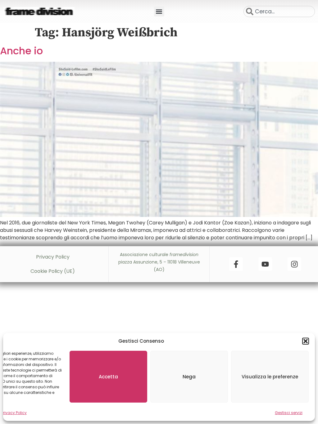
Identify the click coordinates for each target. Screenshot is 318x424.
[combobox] (279, 11)
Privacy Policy (14, 412)
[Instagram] (294, 264)
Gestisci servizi (288, 412)
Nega (189, 376)
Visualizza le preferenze (270, 376)
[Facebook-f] (236, 264)
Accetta (108, 376)
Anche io (21, 51)
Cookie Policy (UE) (52, 271)
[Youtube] (265, 264)
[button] (305, 341)
